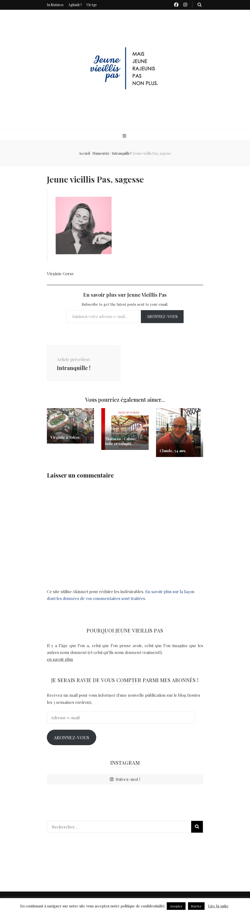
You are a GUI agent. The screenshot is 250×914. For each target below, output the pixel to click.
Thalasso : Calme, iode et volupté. (120, 441)
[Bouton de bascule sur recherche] (200, 4)
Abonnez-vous (162, 316)
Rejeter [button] (196, 906)
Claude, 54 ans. (173, 450)
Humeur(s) (101, 153)
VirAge (91, 4)
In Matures (55, 4)
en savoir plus (60, 659)
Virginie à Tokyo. (65, 437)
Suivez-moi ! (128, 779)
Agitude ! (75, 4)
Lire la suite (218, 905)
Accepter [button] (176, 906)
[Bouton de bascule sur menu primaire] (125, 135)
